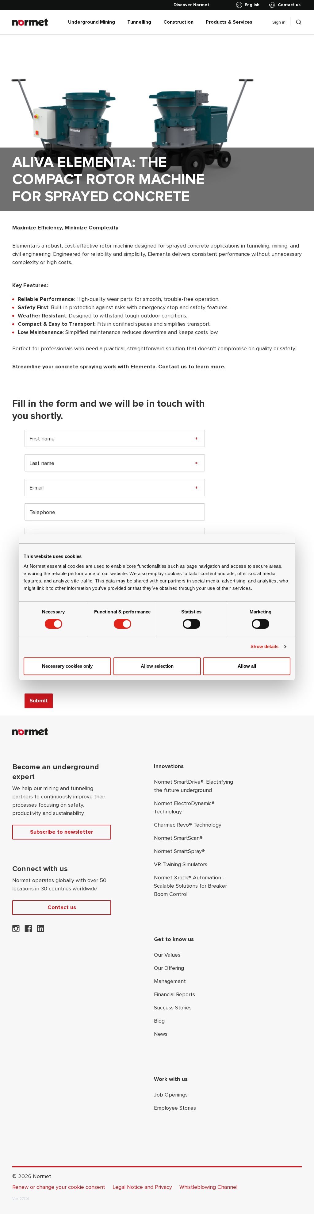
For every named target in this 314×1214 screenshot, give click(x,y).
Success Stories (173, 1007)
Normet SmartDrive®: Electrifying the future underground (193, 785)
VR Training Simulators (180, 864)
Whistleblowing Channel (208, 1187)
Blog (159, 1020)
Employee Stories (175, 1108)
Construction (178, 22)
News (160, 1034)
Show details (264, 646)
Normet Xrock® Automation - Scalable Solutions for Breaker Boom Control (190, 885)
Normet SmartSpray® (179, 851)
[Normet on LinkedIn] (40, 930)
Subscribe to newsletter (61, 831)
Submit (38, 700)
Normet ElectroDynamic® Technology (184, 807)
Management (170, 981)
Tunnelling (139, 22)
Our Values (167, 954)
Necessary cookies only (67, 666)
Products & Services (229, 22)
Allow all (247, 666)
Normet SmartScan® (178, 838)
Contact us (289, 4)
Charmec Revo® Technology (187, 824)
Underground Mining (91, 22)
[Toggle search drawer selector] (299, 22)
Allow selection (157, 666)
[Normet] (30, 22)
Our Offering (169, 968)
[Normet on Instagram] (16, 930)
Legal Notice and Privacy (142, 1187)
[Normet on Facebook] (28, 930)
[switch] (122, 624)
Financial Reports (174, 994)
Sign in (278, 22)
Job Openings (171, 1094)
